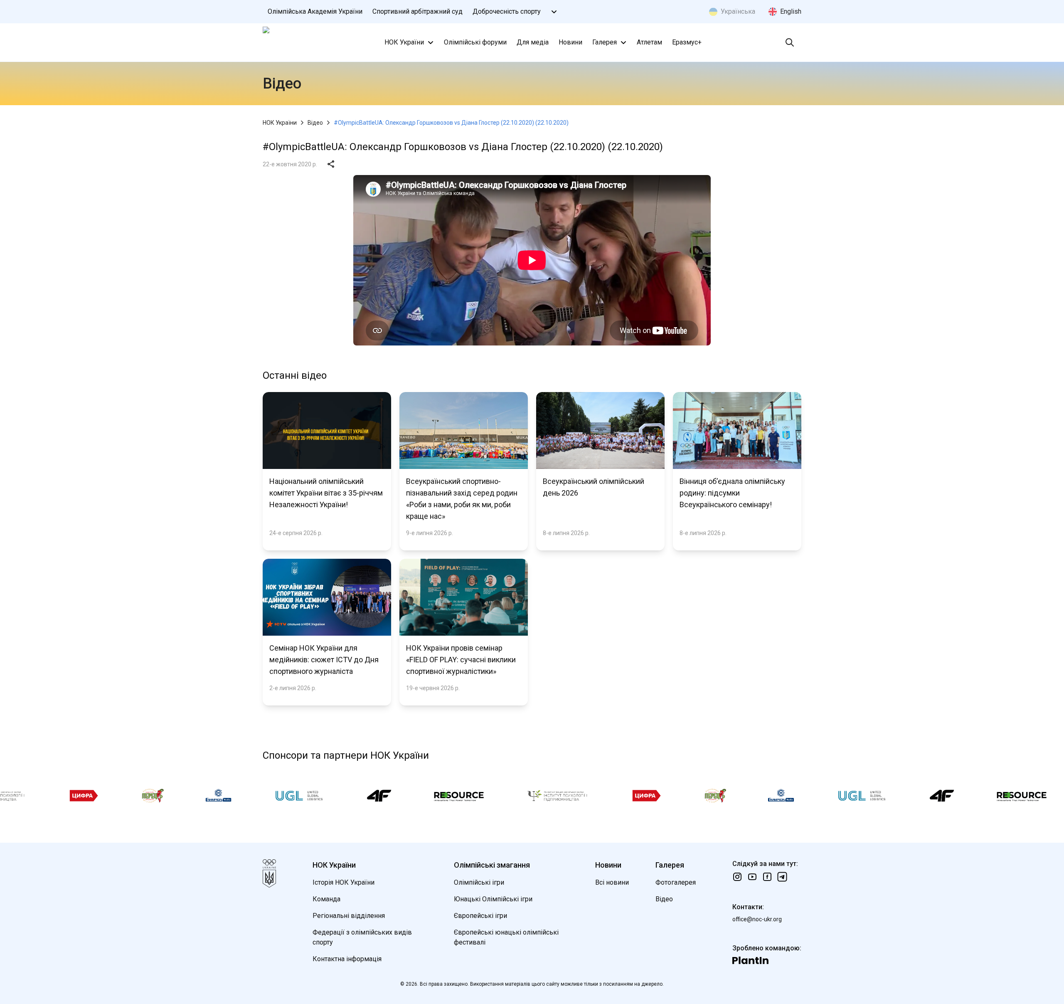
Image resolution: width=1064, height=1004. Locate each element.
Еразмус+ (687, 42)
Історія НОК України (343, 882)
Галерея (604, 42)
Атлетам (649, 42)
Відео (315, 122)
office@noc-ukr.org (757, 919)
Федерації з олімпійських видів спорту (362, 937)
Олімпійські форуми (475, 42)
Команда (326, 899)
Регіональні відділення (349, 916)
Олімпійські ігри (479, 882)
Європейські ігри (480, 916)
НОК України (404, 42)
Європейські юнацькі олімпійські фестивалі (506, 937)
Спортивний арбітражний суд (417, 11)
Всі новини (612, 882)
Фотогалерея (675, 882)
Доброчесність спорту (507, 11)
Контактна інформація (347, 959)
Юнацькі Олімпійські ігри (493, 899)
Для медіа (533, 42)
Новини (570, 42)
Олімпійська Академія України (315, 11)
